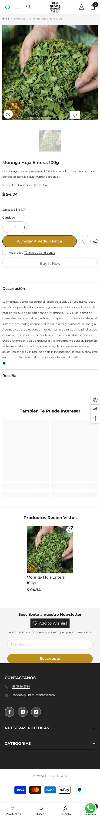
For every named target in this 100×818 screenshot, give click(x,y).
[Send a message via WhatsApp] (90, 808)
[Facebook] (9, 712)
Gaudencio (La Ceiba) (33, 185)
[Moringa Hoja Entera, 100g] (50, 549)
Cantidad (8, 217)
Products (19, 18)
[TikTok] (36, 712)
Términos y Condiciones (39, 252)
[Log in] (81, 7)
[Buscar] (28, 7)
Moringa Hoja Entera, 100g (46, 580)
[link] (25, 486)
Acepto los (15, 252)
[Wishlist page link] (7, 7)
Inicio (5, 18)
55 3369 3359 (21, 686)
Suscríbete (50, 658)
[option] (50, 72)
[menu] (18, 7)
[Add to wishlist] (85, 241)
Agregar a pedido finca (39, 241)
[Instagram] (23, 712)
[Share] (94, 241)
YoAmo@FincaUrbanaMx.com (33, 695)
